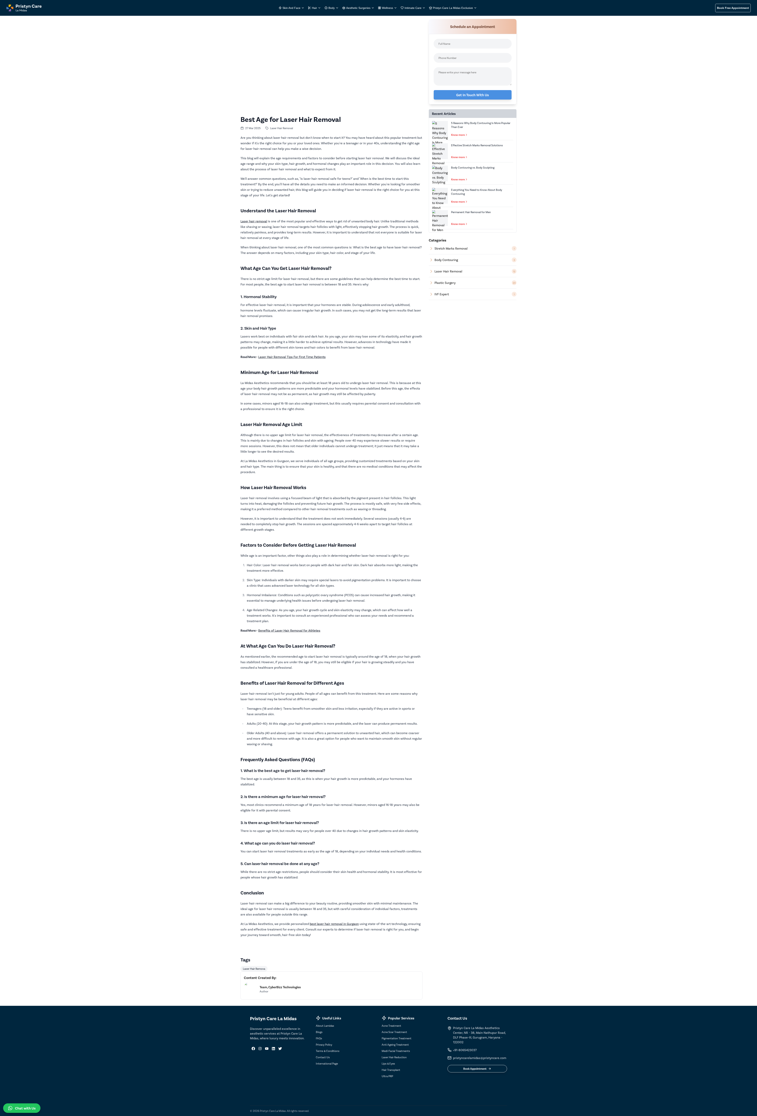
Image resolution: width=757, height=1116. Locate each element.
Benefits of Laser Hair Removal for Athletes (289, 630)
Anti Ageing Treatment (395, 1044)
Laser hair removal (254, 221)
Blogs (319, 1032)
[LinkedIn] (273, 1048)
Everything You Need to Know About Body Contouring (476, 191)
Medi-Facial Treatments (396, 1051)
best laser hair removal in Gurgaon (334, 924)
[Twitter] (280, 1048)
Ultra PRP (387, 1076)
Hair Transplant (391, 1069)
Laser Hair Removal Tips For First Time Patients (292, 357)
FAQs (319, 1038)
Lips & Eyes (388, 1063)
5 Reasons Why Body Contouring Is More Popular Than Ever (480, 125)
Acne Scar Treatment (394, 1032)
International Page (327, 1063)
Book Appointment (475, 1068)
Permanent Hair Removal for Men (471, 212)
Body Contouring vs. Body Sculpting (472, 167)
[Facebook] (253, 1048)
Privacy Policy (324, 1044)
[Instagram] (260, 1048)
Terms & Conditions (327, 1051)
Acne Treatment (391, 1025)
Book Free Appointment (733, 7)
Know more (458, 134)
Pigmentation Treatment (396, 1038)
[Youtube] (266, 1048)
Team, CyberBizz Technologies (280, 987)
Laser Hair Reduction (394, 1057)
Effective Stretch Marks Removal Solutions (477, 145)
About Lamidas (325, 1025)
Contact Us (323, 1057)
